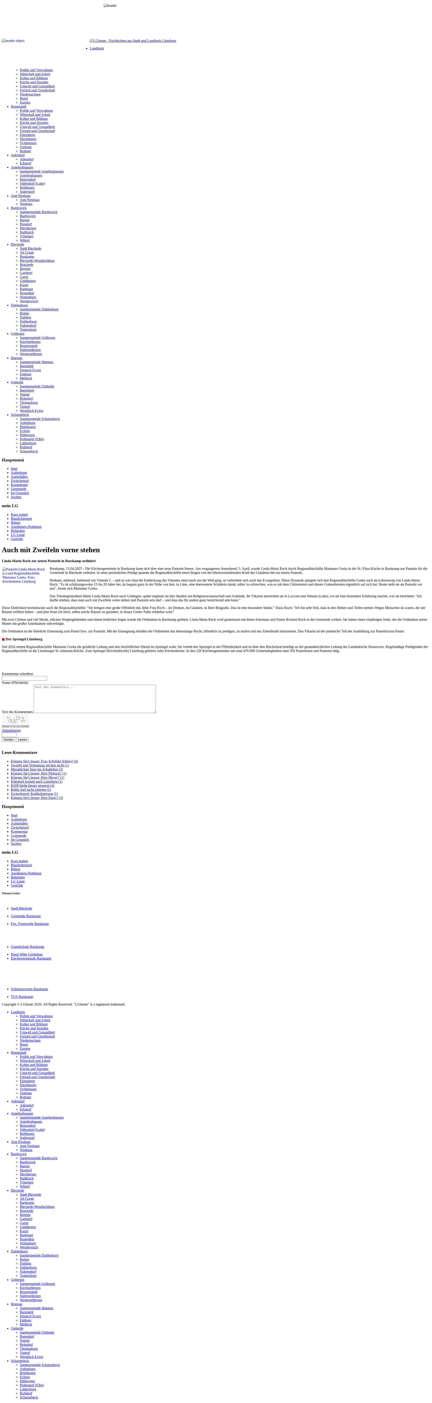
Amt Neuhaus (21, 196)
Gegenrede (18, 489)
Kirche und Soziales (34, 82)
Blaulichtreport (21, 518)
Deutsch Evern (30, 370)
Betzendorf (28, 179)
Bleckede (17, 244)
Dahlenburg (19, 305)
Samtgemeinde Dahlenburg (39, 309)
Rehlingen (27, 187)
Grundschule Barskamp (27, 947)
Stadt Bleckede (30, 248)
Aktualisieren (11, 730)
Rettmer (25, 151)
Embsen (25, 374)
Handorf (26, 224)
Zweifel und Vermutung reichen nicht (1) (40, 765)
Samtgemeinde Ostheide (37, 386)
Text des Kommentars (18, 712)
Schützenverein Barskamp (29, 989)
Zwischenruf (20, 481)
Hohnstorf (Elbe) (32, 439)
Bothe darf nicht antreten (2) (31, 790)
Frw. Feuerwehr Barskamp (30, 924)
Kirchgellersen (30, 342)
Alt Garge (27, 252)
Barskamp (27, 256)
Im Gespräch (20, 493)
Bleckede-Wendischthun (37, 260)
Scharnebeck (20, 415)
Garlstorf (26, 273)
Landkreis (97, 48)
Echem (25, 431)
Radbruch (27, 232)
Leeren (22, 739)
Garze (24, 277)
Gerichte (17, 539)
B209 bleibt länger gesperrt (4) (32, 785)
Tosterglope (28, 329)
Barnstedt (26, 366)
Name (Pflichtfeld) (15, 682)
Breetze (25, 269)
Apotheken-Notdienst (26, 527)
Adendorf (18, 155)
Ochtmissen (28, 143)
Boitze (24, 313)
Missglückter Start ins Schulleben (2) (37, 769)
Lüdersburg (28, 443)
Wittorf (25, 240)
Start (14, 468)
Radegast (26, 289)
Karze (24, 285)
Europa (25, 102)
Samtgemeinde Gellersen (37, 338)
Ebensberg (27, 135)
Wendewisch (29, 301)
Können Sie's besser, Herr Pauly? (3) (37, 798)
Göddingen (28, 281)
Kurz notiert (19, 514)
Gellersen (17, 333)
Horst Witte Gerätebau (27, 954)
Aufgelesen (19, 473)
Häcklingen (28, 139)
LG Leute (18, 535)
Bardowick (19, 208)
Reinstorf (26, 398)
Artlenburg (27, 423)
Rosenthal (27, 293)
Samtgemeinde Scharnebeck (40, 419)
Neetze (25, 394)
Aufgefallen (19, 477)
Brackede (26, 265)
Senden (9, 739)
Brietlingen (28, 427)
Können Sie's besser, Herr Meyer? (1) (37, 777)
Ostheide (17, 382)
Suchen (16, 497)
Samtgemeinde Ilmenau (36, 362)
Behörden (18, 531)
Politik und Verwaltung (36, 70)
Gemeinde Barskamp (26, 916)
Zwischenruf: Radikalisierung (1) (34, 794)
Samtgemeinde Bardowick (38, 212)
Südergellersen (30, 350)
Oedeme (26, 147)
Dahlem (25, 317)
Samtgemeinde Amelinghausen (42, 171)
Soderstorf (27, 192)
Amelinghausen (22, 167)
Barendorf (27, 390)
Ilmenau (16, 358)
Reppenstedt (28, 346)
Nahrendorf (28, 325)
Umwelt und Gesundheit (37, 86)
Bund (24, 98)
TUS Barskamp (22, 997)
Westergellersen (31, 354)
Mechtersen (28, 228)
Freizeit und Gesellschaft (37, 90)
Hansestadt (18, 106)
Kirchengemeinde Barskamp (31, 958)
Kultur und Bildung (34, 78)
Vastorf (25, 406)
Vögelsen (26, 236)
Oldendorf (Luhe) (32, 183)
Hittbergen (27, 435)
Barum (24, 220)
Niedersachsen (30, 94)
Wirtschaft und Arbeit (35, 74)
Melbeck (26, 378)
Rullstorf (26, 447)
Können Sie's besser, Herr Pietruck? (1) (39, 773)
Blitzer (15, 523)
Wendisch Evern (31, 411)
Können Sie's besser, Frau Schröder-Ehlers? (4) (44, 761)
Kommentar (19, 485)
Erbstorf (25, 163)
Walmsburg (28, 297)
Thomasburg (29, 402)
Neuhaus (26, 204)
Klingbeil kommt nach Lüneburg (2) (36, 781)
